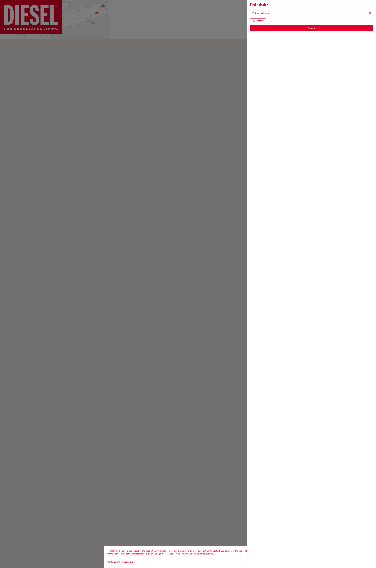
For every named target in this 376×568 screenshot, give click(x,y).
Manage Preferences (163, 554)
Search (311, 28)
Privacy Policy (190, 554)
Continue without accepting (120, 562)
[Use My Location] (370, 13)
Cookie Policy (207, 554)
